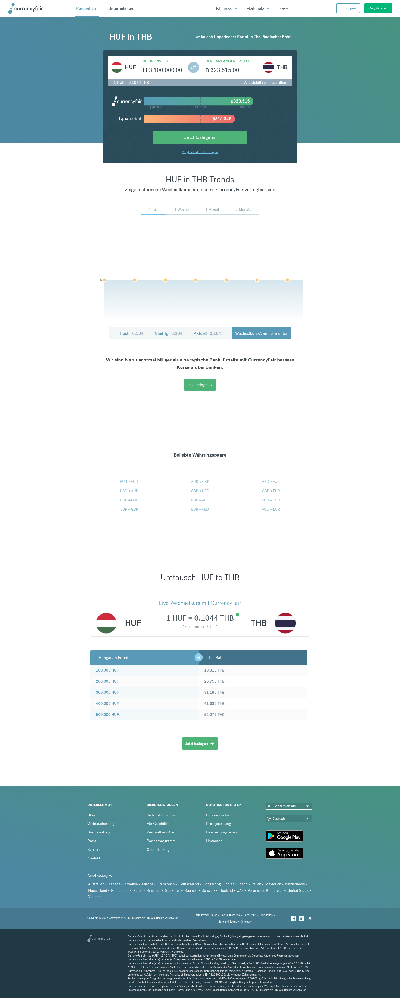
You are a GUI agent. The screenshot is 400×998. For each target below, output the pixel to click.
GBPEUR (271, 490)
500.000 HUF (107, 714)
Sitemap (246, 921)
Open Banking (158, 849)
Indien (229, 884)
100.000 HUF (107, 670)
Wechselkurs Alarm (162, 832)
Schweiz (208, 890)
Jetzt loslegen (200, 384)
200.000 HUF (107, 681)
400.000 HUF (107, 703)
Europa (147, 884)
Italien (256, 884)
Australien (96, 884)
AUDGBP (200, 481)
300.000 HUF (107, 692)
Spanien (191, 890)
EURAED (200, 509)
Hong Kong (212, 884)
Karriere (94, 849)
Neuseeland (97, 890)
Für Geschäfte (158, 823)
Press (92, 841)
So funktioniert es (161, 815)
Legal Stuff (250, 915)
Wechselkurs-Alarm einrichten (261, 333)
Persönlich (86, 8)
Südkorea (173, 890)
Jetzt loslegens (200, 137)
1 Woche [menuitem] (181, 209)
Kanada (114, 884)
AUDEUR (271, 509)
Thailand (226, 890)
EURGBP (129, 509)
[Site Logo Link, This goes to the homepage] (40, 8)
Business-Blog (99, 832)
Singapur (154, 890)
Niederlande (295, 884)
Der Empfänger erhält (227, 61)
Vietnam (94, 896)
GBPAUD (200, 500)
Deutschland (189, 884)
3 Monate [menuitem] (243, 209)
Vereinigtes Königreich (266, 890)
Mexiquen (273, 884)
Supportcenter (218, 815)
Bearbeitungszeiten (221, 832)
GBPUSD (200, 490)
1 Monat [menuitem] (212, 209)
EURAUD (129, 481)
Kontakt (94, 858)
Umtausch (214, 841)
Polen (138, 890)
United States (298, 890)
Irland (243, 884)
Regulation (266, 915)
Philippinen (120, 890)
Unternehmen (120, 8)
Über (91, 815)
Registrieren (378, 8)
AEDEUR (271, 481)
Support (283, 8)
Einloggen (348, 8)
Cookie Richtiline (230, 915)
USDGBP (129, 500)
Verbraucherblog (101, 823)
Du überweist (156, 61)
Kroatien (131, 884)
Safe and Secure (228, 921)
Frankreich (166, 884)
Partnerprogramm (161, 841)
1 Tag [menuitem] (153, 209)
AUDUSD (271, 500)
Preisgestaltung (218, 823)
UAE (240, 890)
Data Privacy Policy (206, 915)
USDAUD (129, 490)
